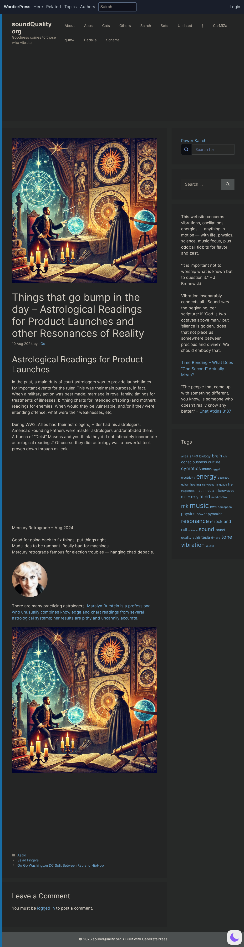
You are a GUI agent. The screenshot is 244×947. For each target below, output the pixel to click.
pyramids (215, 514)
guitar (185, 484)
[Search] (227, 184)
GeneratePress (155, 939)
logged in (46, 908)
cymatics (191, 468)
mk (184, 506)
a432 (184, 456)
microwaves (224, 490)
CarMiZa (220, 25)
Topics (70, 6)
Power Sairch (193, 140)
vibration (193, 544)
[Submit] (186, 149)
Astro (21, 855)
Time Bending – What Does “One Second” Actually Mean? (207, 368)
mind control (219, 497)
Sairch (145, 25)
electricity (188, 477)
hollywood (208, 484)
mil (184, 496)
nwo (213, 507)
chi (225, 456)
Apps (88, 25)
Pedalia (90, 40)
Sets (164, 25)
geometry (223, 477)
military (193, 497)
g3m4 (70, 40)
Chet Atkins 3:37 (215, 411)
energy (206, 476)
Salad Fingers (28, 860)
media (209, 490)
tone (226, 537)
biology (205, 456)
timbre (215, 537)
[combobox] (207, 149)
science (193, 530)
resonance (195, 520)
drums (207, 469)
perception (225, 507)
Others (125, 25)
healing (195, 484)
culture (214, 462)
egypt (216, 469)
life (230, 484)
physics (188, 513)
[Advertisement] (123, 87)
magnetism (187, 490)
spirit (196, 537)
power (202, 514)
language (221, 484)
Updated (185, 25)
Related (53, 6)
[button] (234, 937)
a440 (194, 456)
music (199, 505)
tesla (205, 537)
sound (206, 529)
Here (38, 6)
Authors (87, 6)
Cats (106, 25)
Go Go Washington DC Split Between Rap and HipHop (60, 865)
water (210, 546)
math (199, 490)
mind (204, 496)
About (70, 25)
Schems (113, 40)
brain (217, 455)
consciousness (194, 462)
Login (235, 6)
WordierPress (17, 6)
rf (211, 522)
